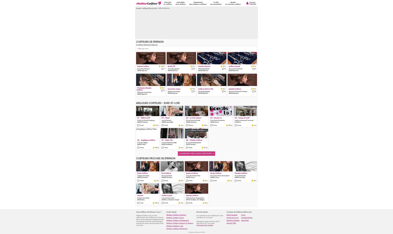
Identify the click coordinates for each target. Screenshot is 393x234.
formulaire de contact (204, 225)
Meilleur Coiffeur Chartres (176, 215)
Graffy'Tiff (171, 66)
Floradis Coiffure (241, 173)
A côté (216, 3)
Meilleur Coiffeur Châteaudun (177, 220)
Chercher (168, 3)
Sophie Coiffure (143, 66)
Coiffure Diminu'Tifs (205, 89)
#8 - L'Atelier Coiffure (194, 140)
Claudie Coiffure (192, 195)
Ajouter (233, 3)
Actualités (181, 3)
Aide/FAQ (245, 220)
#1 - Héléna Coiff (143, 118)
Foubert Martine (204, 66)
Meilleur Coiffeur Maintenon (177, 229)
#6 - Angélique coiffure (146, 140)
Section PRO (231, 223)
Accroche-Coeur (174, 89)
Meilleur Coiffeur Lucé (174, 226)
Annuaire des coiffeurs (148, 3)
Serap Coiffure (215, 173)
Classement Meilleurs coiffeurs (195, 153)
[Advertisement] (196, 24)
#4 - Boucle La (216, 118)
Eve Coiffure (166, 173)
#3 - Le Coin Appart (193, 118)
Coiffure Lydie (167, 195)
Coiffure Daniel (234, 66)
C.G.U (243, 215)
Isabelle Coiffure (235, 89)
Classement (198, 3)
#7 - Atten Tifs (167, 140)
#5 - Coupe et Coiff (242, 118)
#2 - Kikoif (165, 118)
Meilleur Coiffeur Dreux (175, 218)
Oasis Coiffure (142, 173)
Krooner (140, 195)
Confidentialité (246, 218)
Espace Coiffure (192, 173)
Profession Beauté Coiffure (144, 89)
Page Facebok (232, 215)
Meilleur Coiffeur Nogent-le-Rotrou (179, 223)
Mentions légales (233, 220)
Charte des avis (232, 218)
